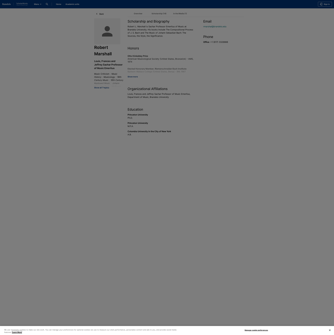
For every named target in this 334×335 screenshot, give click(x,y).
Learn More (17, 332)
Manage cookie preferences (256, 330)
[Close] (330, 330)
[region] (167, 330)
